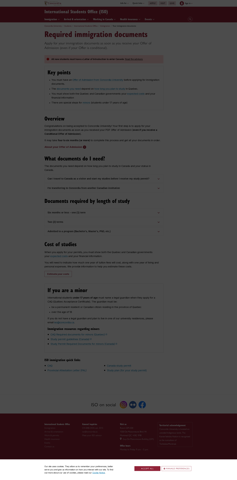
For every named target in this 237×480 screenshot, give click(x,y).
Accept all (147, 468)
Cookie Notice (98, 472)
